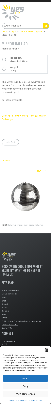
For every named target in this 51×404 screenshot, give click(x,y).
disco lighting (36, 225)
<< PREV (6, 160)
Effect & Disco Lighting (30, 31)
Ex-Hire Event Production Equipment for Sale (22, 321)
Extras (4, 318)
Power (5, 307)
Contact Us (7, 328)
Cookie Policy (13, 400)
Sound (5, 304)
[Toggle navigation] (45, 12)
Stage (4, 297)
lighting (12, 225)
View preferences (25, 393)
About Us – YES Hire (10, 290)
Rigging (5, 311)
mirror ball (22, 225)
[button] (46, 349)
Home (5, 31)
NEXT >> (41, 170)
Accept (25, 378)
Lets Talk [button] (10, 142)
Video (4, 314)
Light (13, 31)
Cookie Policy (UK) (10, 324)
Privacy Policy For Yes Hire (31, 400)
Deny (25, 386)
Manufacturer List (9, 294)
